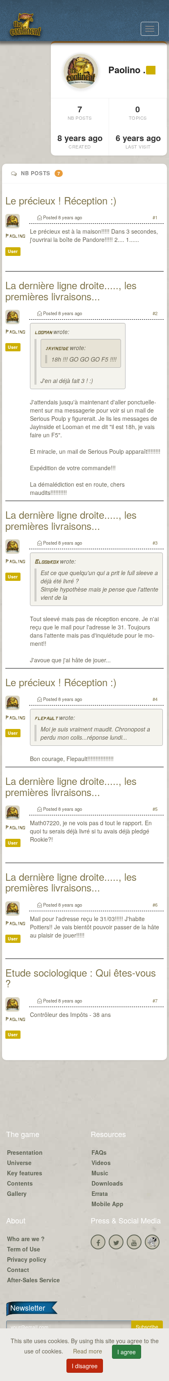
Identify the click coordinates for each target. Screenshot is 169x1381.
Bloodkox (46, 562)
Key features (24, 1173)
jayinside (56, 349)
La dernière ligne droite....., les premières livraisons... (71, 290)
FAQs (99, 1152)
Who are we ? (26, 1239)
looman (43, 333)
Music (99, 1173)
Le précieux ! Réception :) (60, 200)
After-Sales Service (33, 1280)
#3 (155, 542)
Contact (18, 1269)
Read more (88, 1351)
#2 (155, 313)
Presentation (25, 1152)
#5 (155, 808)
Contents (20, 1183)
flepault (45, 718)
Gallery (17, 1193)
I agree (126, 1352)
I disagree (85, 1366)
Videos (101, 1162)
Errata (99, 1193)
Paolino (15, 236)
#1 (155, 217)
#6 (155, 904)
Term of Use (23, 1249)
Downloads (107, 1183)
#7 (155, 1000)
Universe (19, 1162)
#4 (155, 699)
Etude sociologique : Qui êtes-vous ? (80, 977)
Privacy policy (26, 1259)
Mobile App (107, 1204)
